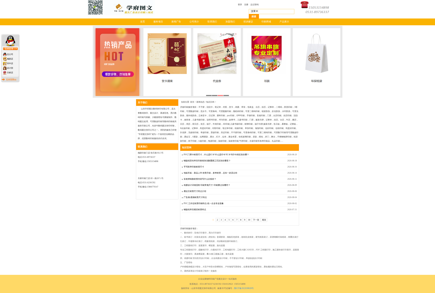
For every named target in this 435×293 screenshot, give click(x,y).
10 (249, 220)
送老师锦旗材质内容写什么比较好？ (200, 179)
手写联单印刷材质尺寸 (194, 167)
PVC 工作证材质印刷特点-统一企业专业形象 (204, 203)
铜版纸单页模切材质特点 (195, 209)
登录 (240, 4)
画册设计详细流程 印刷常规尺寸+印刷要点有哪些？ (207, 185)
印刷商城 (266, 21)
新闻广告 (176, 21)
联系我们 (212, 21)
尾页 (264, 220)
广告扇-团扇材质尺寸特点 (195, 197)
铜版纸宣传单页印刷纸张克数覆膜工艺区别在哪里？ (207, 160)
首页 (142, 21)
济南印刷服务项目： (189, 107)
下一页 (256, 220)
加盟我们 (230, 21)
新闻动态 (200, 102)
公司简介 (194, 21)
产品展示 (284, 21)
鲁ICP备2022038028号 (244, 288)
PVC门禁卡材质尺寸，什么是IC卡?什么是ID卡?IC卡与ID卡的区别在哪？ (216, 154)
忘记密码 (254, 4)
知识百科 (210, 102)
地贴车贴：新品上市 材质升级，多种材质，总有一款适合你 (210, 173)
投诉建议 (248, 21)
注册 (246, 4)
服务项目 (158, 21)
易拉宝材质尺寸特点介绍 (195, 191)
